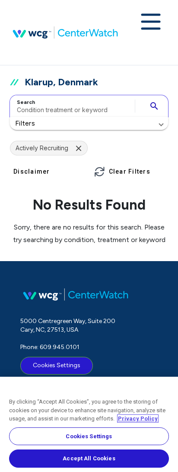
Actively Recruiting (42, 148)
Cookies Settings (56, 365)
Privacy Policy (138, 418)
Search (26, 102)
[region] (89, 424)
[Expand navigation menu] (151, 22)
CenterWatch (65, 32)
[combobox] (71, 106)
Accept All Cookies (89, 458)
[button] (89, 123)
